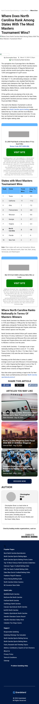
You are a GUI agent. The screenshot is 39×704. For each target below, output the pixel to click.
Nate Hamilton (25, 60)
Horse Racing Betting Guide (13, 579)
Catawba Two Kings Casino (13, 623)
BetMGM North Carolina (11, 594)
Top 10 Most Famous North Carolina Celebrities (19, 563)
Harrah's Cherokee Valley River (14, 620)
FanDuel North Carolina (11, 600)
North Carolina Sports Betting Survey (16, 638)
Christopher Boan (11, 57)
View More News (19, 481)
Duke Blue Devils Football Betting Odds (17, 572)
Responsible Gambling (11, 632)
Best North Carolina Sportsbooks (15, 553)
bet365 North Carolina (11, 610)
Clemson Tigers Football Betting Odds (16, 566)
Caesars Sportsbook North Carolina (15, 607)
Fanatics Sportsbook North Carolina (15, 613)
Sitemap (6, 661)
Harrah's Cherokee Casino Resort (14, 616)
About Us (7, 651)
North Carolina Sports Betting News (15, 641)
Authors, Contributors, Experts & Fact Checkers (19, 648)
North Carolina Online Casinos (13, 582)
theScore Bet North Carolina (13, 597)
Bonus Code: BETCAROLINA (19, 146)
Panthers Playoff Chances (12, 576)
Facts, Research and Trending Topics (16, 645)
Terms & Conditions (10, 657)
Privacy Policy (8, 654)
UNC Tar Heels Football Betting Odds (16, 569)
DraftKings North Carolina (12, 604)
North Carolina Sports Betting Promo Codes (18, 559)
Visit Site (19, 152)
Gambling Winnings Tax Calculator (15, 635)
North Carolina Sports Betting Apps (15, 556)
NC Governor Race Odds (12, 585)
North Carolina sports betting (19, 109)
